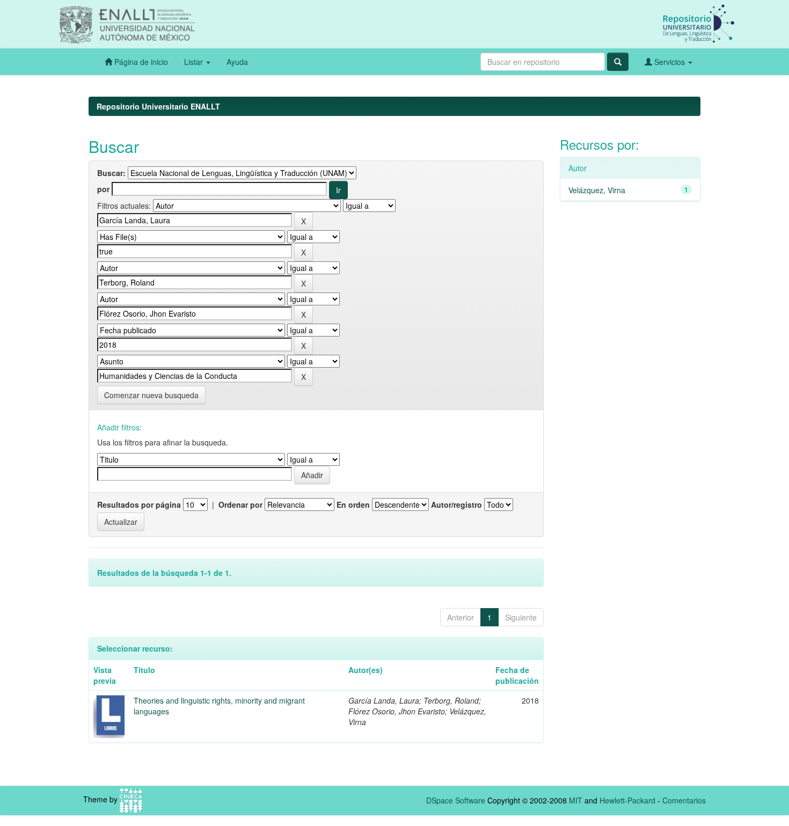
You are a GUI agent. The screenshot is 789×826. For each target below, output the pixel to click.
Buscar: (111, 172)
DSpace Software (455, 800)
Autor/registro (456, 504)
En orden (353, 504)
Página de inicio (140, 61)
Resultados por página (139, 504)
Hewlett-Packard (627, 800)
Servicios (669, 61)
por (103, 189)
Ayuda (237, 61)
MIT (575, 800)
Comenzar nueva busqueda (151, 395)
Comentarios (684, 800)
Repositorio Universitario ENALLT (158, 106)
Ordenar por (240, 504)
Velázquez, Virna (596, 190)
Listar (194, 61)
